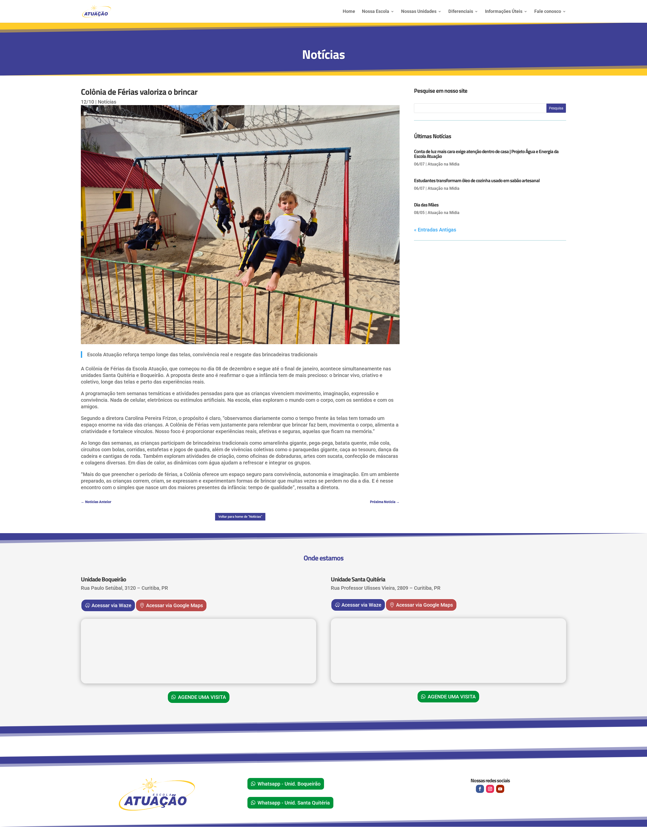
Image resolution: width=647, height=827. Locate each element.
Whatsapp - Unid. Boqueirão (289, 784)
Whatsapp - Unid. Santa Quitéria (294, 803)
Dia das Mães (426, 204)
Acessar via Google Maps (174, 605)
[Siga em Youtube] (500, 789)
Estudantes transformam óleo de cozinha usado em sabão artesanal (477, 180)
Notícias (107, 102)
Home (349, 12)
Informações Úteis (503, 12)
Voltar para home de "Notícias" (240, 516)
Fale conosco (547, 12)
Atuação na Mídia (443, 164)
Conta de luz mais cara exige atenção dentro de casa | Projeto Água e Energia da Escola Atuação (486, 154)
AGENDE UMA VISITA (202, 697)
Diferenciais (460, 12)
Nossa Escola (375, 12)
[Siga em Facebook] (480, 789)
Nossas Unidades (418, 12)
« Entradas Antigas (435, 230)
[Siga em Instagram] (490, 789)
